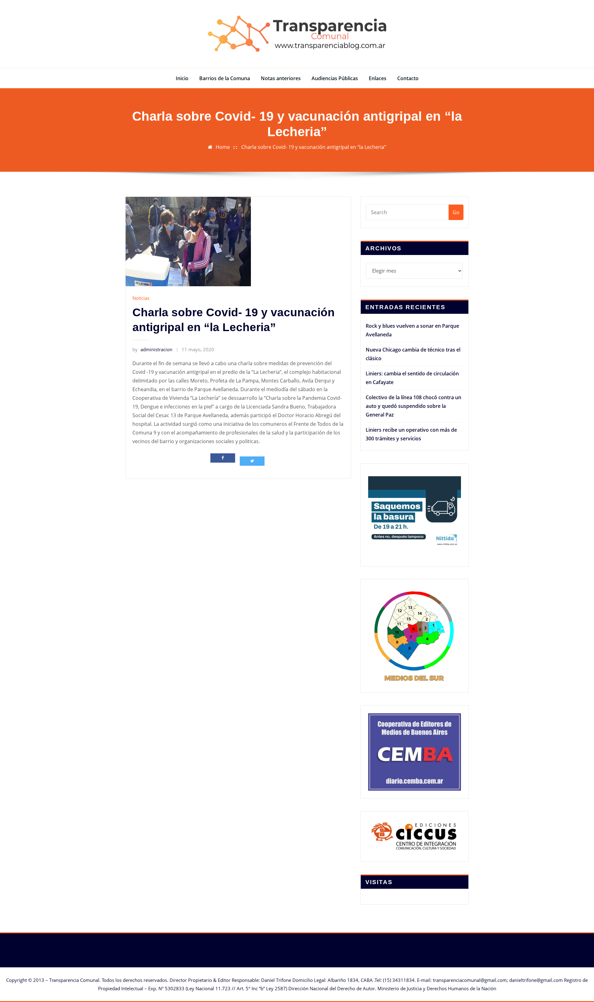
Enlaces (377, 78)
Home (223, 147)
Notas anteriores (281, 78)
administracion (152, 349)
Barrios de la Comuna (224, 78)
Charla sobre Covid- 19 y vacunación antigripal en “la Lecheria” (313, 147)
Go (456, 212)
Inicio (182, 78)
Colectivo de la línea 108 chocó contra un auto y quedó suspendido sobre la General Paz (413, 406)
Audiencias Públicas (335, 78)
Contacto (408, 78)
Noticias (140, 298)
